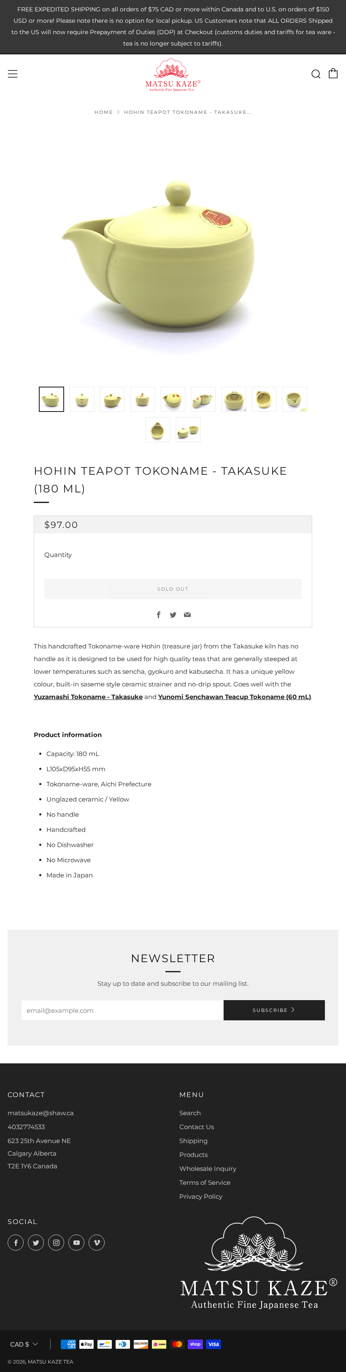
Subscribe (270, 1010)
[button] (51, 399)
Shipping (193, 1141)
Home (104, 112)
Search (190, 1113)
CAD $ (19, 1344)
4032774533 (26, 1127)
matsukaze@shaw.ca (41, 1113)
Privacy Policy (200, 1196)
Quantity (58, 555)
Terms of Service (204, 1182)
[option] (173, 251)
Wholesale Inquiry (207, 1169)
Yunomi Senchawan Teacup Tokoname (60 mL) (234, 697)
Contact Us (196, 1127)
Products (193, 1155)
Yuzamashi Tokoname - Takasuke (88, 697)
